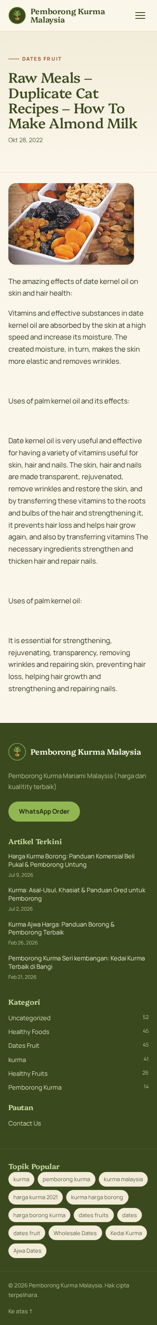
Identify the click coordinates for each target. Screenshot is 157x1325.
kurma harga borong (97, 1197)
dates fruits (93, 1215)
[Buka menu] (140, 15)
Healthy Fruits (78, 1073)
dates (129, 1215)
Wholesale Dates (75, 1233)
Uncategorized (78, 1018)
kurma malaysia (123, 1179)
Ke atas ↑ (20, 1311)
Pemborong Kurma (78, 1087)
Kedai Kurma (126, 1233)
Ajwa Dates (27, 1250)
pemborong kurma (66, 1179)
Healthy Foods (78, 1031)
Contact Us (24, 1123)
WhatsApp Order (44, 811)
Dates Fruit (78, 1045)
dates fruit (26, 1233)
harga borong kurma (39, 1215)
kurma (78, 1059)
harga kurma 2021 (35, 1197)
